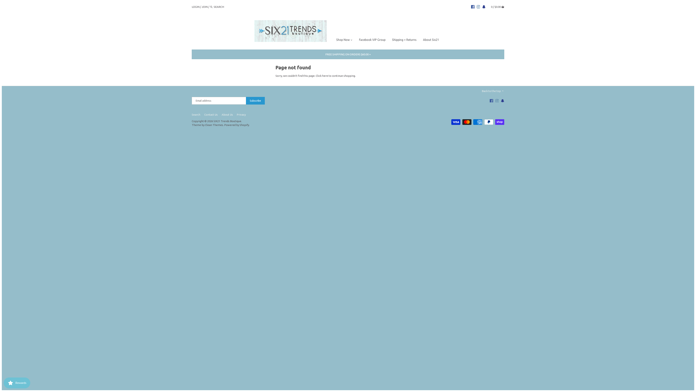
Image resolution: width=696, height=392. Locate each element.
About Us (227, 114)
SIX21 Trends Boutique (227, 121)
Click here (322, 75)
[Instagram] (478, 6)
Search (196, 114)
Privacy (241, 114)
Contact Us (211, 114)
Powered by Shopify (236, 124)
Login (196, 6)
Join (205, 6)
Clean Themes (214, 124)
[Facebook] (473, 6)
